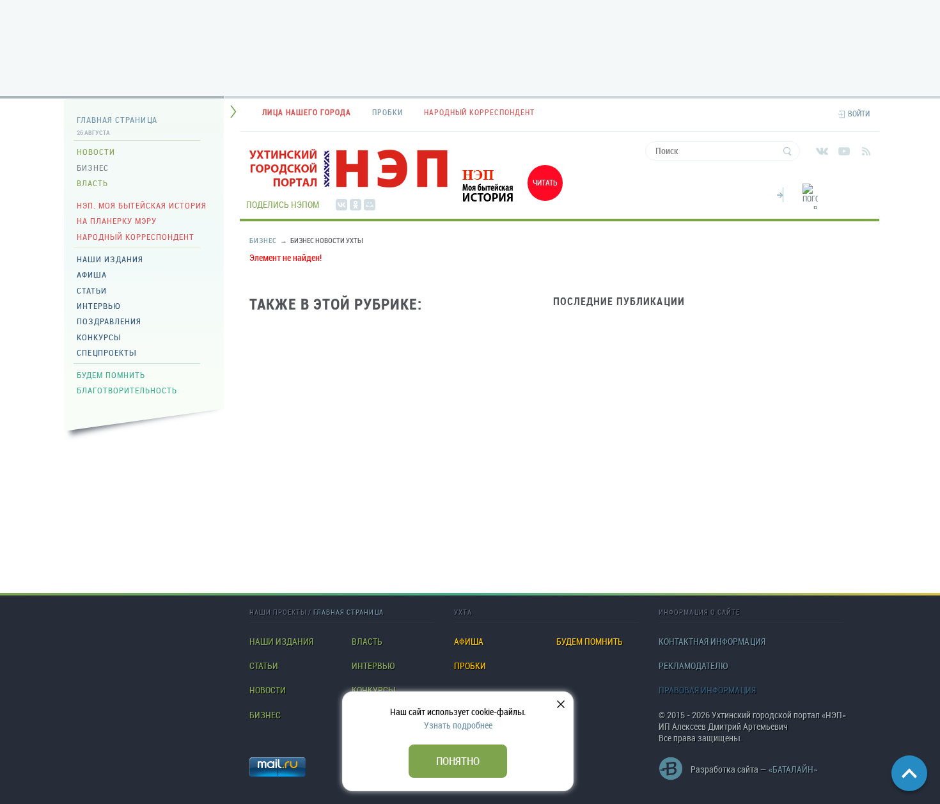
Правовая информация (707, 690)
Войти (859, 113)
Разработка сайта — (754, 769)
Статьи (92, 290)
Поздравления (109, 321)
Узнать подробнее (458, 725)
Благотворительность (127, 390)
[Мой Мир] (369, 204)
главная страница (348, 612)
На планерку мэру (117, 220)
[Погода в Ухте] (810, 204)
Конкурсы (99, 337)
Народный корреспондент (135, 236)
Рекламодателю (693, 666)
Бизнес (93, 167)
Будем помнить (111, 374)
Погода (780, 193)
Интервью (98, 305)
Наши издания (110, 259)
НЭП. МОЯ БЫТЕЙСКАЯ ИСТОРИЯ (142, 205)
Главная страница (117, 119)
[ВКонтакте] (341, 204)
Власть (92, 182)
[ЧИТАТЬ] (508, 204)
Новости (96, 151)
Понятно (458, 760)
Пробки (470, 666)
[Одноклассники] (355, 204)
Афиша (92, 274)
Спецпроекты (106, 352)
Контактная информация (712, 641)
